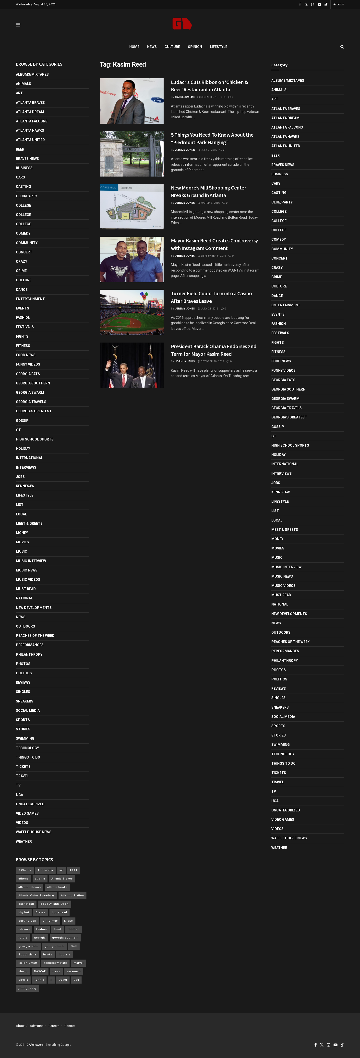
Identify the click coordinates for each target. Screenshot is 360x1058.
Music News (26, 570)
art (61, 870)
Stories (23, 729)
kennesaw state (55, 962)
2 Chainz (24, 870)
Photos (23, 664)
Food (57, 929)
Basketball (26, 903)
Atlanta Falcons (32, 121)
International (29, 458)
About (20, 1026)
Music (21, 551)
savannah (74, 971)
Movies (22, 542)
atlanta (40, 878)
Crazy (21, 261)
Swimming (25, 738)
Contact (69, 1026)
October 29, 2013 (212, 361)
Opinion (195, 47)
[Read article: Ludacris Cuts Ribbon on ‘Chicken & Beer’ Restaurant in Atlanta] (132, 101)
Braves (41, 912)
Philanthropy (29, 654)
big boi (23, 912)
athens (23, 878)
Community (26, 243)
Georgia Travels (31, 402)
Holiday (23, 449)
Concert (24, 252)
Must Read (26, 589)
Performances (30, 645)
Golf (74, 946)
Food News (26, 355)
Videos (22, 823)
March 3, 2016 (210, 202)
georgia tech (54, 946)
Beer (20, 149)
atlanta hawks (57, 887)
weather (24, 842)
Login (340, 4)
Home (134, 47)
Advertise (36, 1026)
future (23, 937)
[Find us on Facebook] (300, 4)
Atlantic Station (72, 895)
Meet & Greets (29, 523)
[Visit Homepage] (182, 24)
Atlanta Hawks (30, 130)
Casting (23, 187)
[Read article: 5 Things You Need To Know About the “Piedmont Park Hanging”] (132, 154)
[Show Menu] (18, 24)
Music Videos (28, 580)
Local (21, 514)
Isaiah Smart (27, 962)
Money (22, 533)
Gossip (22, 421)
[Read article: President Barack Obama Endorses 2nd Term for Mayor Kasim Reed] (132, 365)
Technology (27, 748)
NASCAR (40, 971)
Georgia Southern (33, 383)
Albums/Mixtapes (32, 74)
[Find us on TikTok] (325, 4)
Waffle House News (33, 832)
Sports (23, 720)
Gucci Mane (27, 954)
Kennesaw (25, 486)
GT (18, 430)
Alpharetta (45, 870)
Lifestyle (218, 47)
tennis (39, 979)
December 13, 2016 (212, 97)
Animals (23, 84)
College (23, 205)
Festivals (25, 327)
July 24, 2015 (209, 308)
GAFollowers (185, 97)
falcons (24, 929)
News (152, 47)
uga (76, 979)
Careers (53, 1026)
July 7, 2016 (208, 150)
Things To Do (28, 757)
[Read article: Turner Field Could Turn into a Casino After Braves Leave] (132, 312)
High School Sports (35, 439)
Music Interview (31, 561)
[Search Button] (342, 47)
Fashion (23, 318)
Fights (22, 336)
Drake (68, 920)
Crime (21, 271)
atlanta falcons (29, 887)
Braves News (27, 159)
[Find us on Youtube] (319, 4)
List (20, 505)
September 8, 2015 (213, 255)
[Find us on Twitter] (306, 4)
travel (63, 979)
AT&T (74, 870)
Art (19, 93)
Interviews (26, 467)
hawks (47, 954)
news (56, 971)
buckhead (59, 912)
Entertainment (30, 299)
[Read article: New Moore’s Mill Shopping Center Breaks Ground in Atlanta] (132, 206)
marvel (78, 962)
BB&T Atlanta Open (54, 903)
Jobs (20, 477)
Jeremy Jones (185, 150)
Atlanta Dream (30, 112)
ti (51, 979)
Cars (20, 177)
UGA (19, 795)
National (24, 598)
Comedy (23, 233)
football (73, 929)
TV (18, 785)
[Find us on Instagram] (312, 4)
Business (24, 168)
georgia (40, 937)
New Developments (34, 608)
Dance (21, 290)
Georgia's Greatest (34, 411)
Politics (24, 673)
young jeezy (27, 988)
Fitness (23, 346)
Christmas (50, 920)
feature (41, 929)
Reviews (23, 682)
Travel (22, 776)
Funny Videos (28, 364)
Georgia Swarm (30, 392)
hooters (65, 954)
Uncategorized (30, 804)
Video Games (27, 813)
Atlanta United (30, 140)
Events (22, 308)
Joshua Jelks (185, 361)
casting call (27, 920)
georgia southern (65, 937)
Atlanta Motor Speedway (36, 895)
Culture (172, 47)
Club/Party (26, 196)
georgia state (28, 946)
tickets (23, 767)
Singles (23, 692)
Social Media (28, 711)
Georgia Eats (28, 374)
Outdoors (25, 626)
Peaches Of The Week (35, 636)
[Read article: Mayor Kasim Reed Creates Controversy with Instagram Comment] (132, 259)
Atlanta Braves (30, 103)
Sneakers (24, 701)
